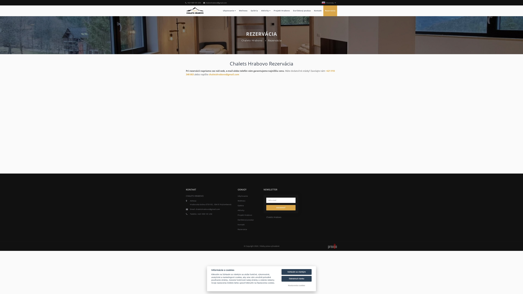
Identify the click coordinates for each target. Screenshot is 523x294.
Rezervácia (330, 11)
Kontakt (318, 11)
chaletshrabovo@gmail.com (216, 3)
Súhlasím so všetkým (297, 272)
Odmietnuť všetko (296, 279)
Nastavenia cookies (296, 285)
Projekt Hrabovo (282, 11)
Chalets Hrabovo (251, 40)
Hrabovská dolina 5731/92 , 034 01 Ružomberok (210, 204)
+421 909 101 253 (194, 3)
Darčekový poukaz (302, 11)
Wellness (243, 11)
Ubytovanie (229, 11)
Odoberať (280, 208)
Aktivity (265, 11)
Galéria (254, 11)
